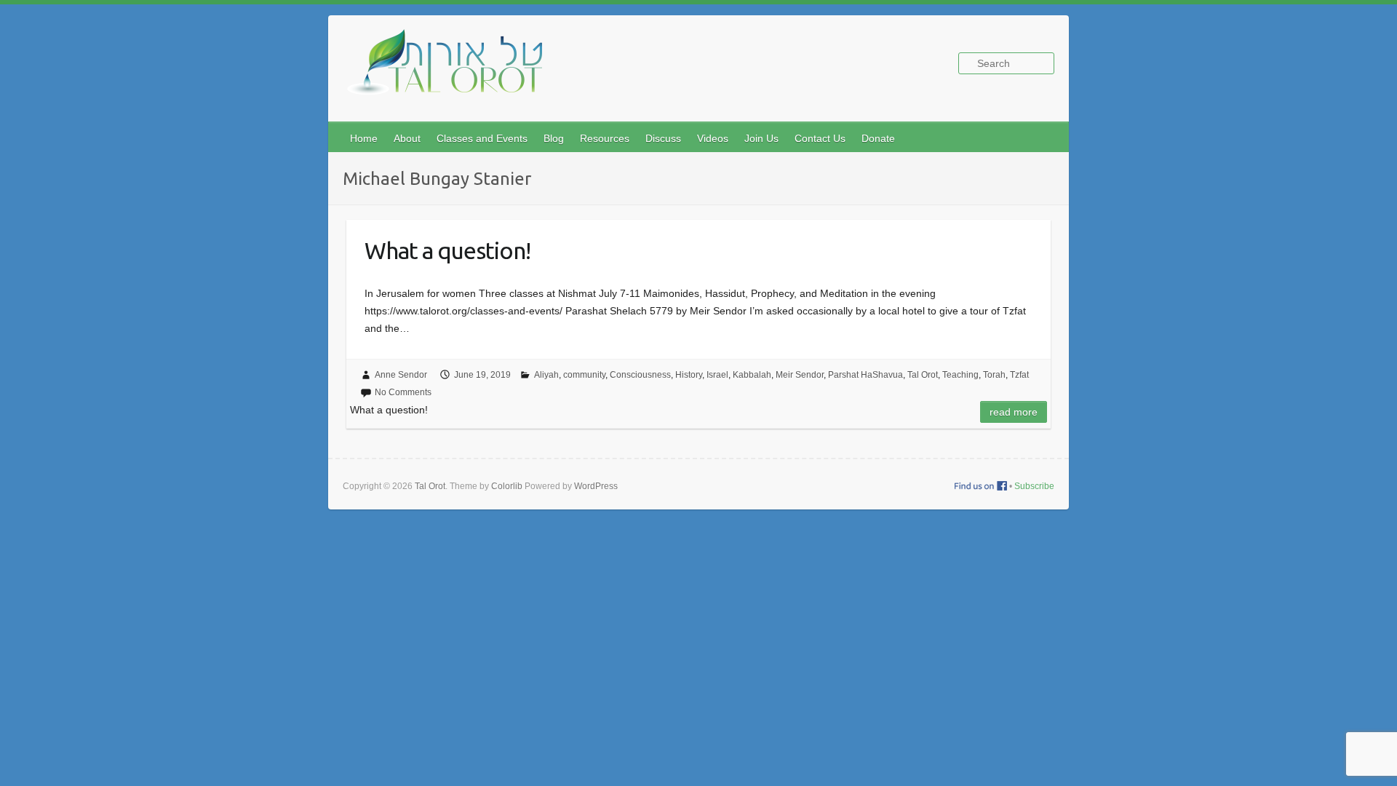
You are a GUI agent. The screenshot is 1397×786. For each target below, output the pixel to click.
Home (364, 138)
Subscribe (1034, 486)
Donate (878, 138)
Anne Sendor (401, 375)
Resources (604, 138)
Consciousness (640, 375)
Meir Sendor (800, 375)
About (407, 138)
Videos (712, 138)
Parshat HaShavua (865, 375)
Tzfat (1019, 375)
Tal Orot (922, 375)
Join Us (761, 138)
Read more (1014, 412)
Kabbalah (752, 375)
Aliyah (546, 375)
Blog (554, 138)
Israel (717, 375)
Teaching (960, 375)
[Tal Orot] (452, 70)
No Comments (403, 392)
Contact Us (820, 138)
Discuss (663, 138)
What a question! (447, 250)
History (688, 375)
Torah (994, 375)
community (584, 375)
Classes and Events (482, 138)
